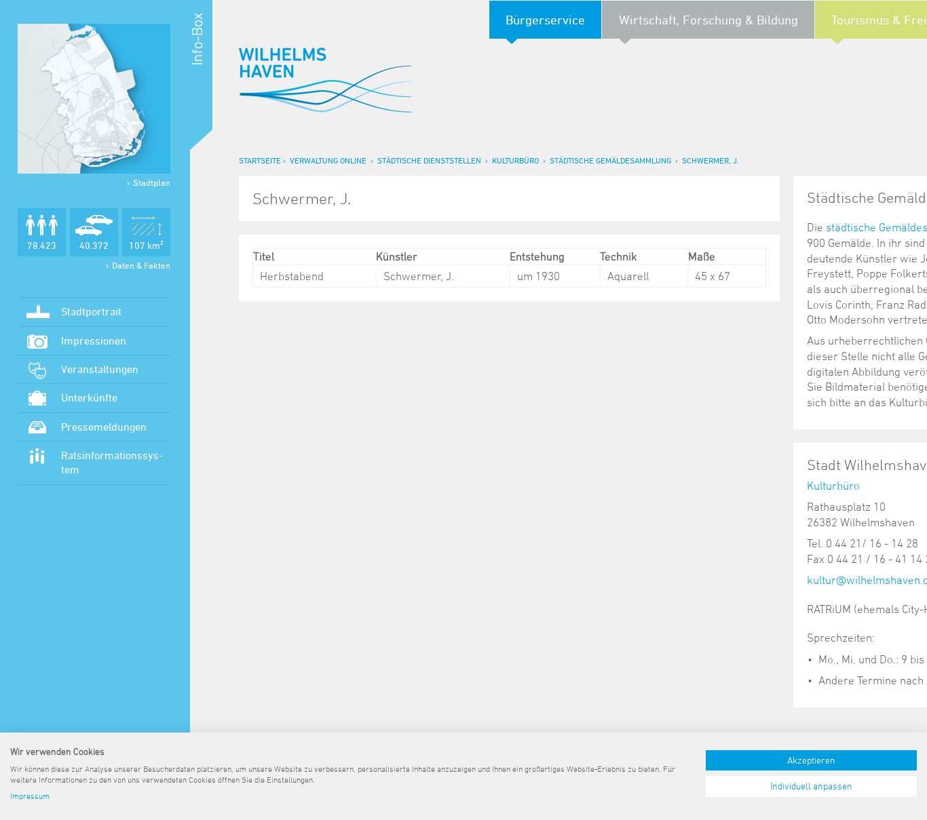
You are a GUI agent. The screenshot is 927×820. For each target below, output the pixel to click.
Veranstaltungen (99, 369)
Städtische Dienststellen (429, 160)
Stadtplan (151, 182)
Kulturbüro (515, 160)
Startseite (260, 160)
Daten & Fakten (141, 265)
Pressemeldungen (104, 427)
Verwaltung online (328, 160)
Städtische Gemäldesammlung (610, 160)
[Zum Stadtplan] (94, 99)
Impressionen (93, 340)
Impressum (30, 795)
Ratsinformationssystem (112, 462)
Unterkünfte (89, 397)
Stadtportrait (91, 311)
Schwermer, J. (710, 160)
